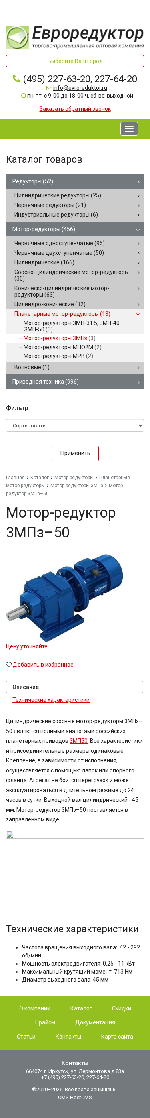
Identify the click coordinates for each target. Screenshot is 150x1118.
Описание (25, 687)
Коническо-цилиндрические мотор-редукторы (61, 291)
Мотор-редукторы (43, 229)
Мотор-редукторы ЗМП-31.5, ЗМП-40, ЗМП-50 (72, 326)
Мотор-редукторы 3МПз (60, 338)
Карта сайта (117, 1036)
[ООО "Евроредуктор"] (75, 37)
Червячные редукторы (50, 205)
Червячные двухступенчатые (59, 253)
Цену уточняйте (27, 646)
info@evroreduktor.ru (80, 88)
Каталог (39, 477)
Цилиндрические (44, 262)
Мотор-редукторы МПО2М (63, 347)
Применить (75, 453)
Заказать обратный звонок (75, 109)
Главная (15, 477)
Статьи (26, 1036)
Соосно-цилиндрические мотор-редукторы (71, 275)
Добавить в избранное (43, 664)
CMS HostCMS (75, 1097)
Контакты (68, 1036)
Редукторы (32, 181)
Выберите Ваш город (75, 61)
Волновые (32, 367)
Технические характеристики (51, 700)
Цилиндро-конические (50, 304)
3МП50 (79, 741)
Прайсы (45, 1022)
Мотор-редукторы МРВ (58, 356)
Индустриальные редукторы (56, 214)
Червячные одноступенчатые (59, 243)
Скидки (121, 1008)
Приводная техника (45, 381)
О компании (34, 1008)
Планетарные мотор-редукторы (62, 314)
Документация (95, 1022)
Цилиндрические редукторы (57, 195)
